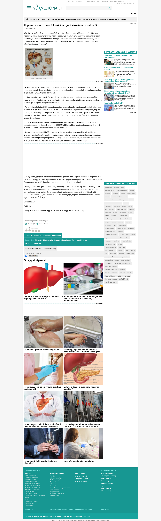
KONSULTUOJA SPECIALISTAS (69, 19)
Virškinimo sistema (30, 479)
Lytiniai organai (29, 491)
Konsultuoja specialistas (61, 510)
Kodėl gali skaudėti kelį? (113, 103)
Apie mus (79, 2)
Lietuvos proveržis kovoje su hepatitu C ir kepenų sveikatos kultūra (43, 297)
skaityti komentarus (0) (33, 248)
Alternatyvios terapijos (109, 476)
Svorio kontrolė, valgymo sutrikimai (60, 488)
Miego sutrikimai (55, 492)
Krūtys (27, 497)
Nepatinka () (43, 224)
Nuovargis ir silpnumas (57, 494)
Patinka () (31, 224)
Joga (102, 486)
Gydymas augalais (107, 473)
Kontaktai (104, 2)
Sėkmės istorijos (107, 491)
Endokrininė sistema (31, 481)
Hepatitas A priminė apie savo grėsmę (41, 350)
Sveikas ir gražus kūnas (109, 481)
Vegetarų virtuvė (107, 483)
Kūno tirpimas (54, 484)
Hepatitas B (46, 235)
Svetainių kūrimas (103, 520)
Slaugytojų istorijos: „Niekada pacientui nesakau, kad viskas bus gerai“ (119, 80)
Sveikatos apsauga (83, 510)
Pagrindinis (52, 19)
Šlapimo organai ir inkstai (32, 485)
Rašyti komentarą (49, 248)
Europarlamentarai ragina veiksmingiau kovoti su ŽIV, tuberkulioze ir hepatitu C (82, 425)
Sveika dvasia (106, 488)
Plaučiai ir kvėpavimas (31, 477)
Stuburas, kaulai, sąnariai (32, 487)
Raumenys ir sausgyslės (32, 489)
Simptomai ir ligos (79, 240)
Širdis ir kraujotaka (30, 476)
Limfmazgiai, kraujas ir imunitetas (57, 240)
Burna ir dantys (29, 503)
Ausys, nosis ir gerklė (31, 501)
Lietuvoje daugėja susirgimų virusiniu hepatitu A (81, 388)
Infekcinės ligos (54, 496)
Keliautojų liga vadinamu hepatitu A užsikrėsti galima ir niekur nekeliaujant (82, 351)
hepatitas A (57, 235)
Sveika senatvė (81, 481)
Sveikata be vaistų (108, 470)
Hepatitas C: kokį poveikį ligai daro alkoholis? (40, 462)
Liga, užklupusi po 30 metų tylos (79, 461)
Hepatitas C (36, 235)
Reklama (71, 2)
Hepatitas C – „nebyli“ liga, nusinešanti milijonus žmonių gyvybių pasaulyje (42, 425)
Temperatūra (54, 482)
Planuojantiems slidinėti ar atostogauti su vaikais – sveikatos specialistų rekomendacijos (83, 298)
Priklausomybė (54, 490)
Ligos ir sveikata (37, 19)
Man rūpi (38, 240)
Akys (26, 499)
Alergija (52, 476)
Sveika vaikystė (81, 476)
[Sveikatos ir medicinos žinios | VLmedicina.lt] (47, 8)
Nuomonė (105, 510)
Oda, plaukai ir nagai (31, 493)
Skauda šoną (54, 486)
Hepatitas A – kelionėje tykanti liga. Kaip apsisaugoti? (42, 388)
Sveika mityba (106, 478)
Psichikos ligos (29, 505)
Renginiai (29, 510)
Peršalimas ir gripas (56, 480)
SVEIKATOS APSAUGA (108, 19)
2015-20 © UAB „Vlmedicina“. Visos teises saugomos (68, 520)
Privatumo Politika (117, 2)
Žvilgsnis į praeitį (81, 478)
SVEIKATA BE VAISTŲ (91, 19)
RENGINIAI (122, 19)
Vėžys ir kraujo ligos (33, 243)
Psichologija (80, 473)
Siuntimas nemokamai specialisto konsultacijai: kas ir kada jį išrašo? (117, 92)
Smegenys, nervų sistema (32, 483)
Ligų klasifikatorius (91, 2)
